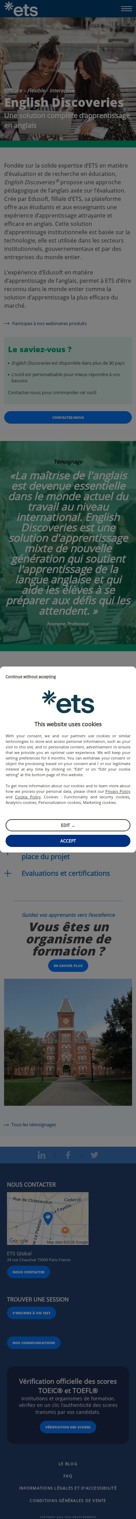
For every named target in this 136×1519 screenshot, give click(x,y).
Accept (68, 841)
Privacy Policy (117, 791)
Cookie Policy (28, 796)
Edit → (68, 825)
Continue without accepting (31, 676)
